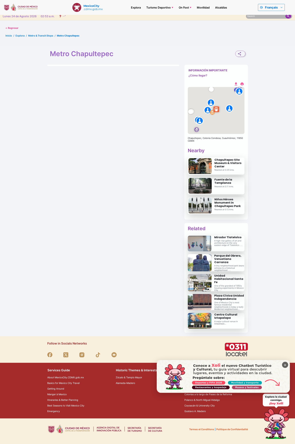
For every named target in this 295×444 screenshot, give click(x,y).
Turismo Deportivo (158, 7)
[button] (216, 110)
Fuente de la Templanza (223, 181)
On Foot (184, 7)
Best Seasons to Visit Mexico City (65, 405)
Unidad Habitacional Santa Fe (228, 279)
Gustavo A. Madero (195, 411)
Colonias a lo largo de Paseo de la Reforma (208, 394)
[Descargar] (236, 84)
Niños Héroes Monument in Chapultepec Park (227, 202)
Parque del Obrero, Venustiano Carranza (227, 259)
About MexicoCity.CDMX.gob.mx (65, 377)
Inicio (8, 35)
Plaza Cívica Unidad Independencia (229, 297)
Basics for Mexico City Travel (63, 383)
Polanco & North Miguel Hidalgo (202, 399)
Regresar (11, 27)
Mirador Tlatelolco (228, 237)
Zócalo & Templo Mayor (129, 377)
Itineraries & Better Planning (62, 399)
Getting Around (55, 388)
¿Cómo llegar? (197, 75)
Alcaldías (221, 7)
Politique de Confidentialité (232, 429)
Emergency (53, 411)
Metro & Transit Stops (40, 35)
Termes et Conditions (201, 429)
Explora (136, 7)
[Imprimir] (242, 84)
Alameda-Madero (125, 383)
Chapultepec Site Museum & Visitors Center (227, 163)
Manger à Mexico (57, 394)
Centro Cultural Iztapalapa (225, 316)
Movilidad (203, 7)
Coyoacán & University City (199, 405)
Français (271, 7)
